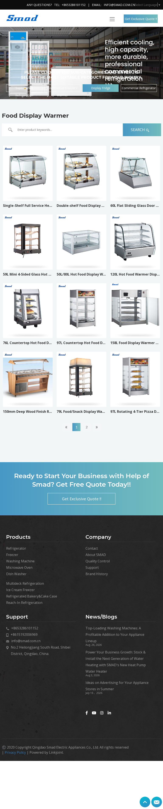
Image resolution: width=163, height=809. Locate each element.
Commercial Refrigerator (139, 88)
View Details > (27, 189)
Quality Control (98, 561)
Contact (92, 548)
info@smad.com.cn (119, 5)
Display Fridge (100, 88)
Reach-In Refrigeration (24, 602)
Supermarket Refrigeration (24, 89)
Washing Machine (20, 561)
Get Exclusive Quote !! (141, 19)
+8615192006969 (24, 634)
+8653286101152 (74, 5)
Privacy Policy (15, 752)
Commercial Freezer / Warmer (62, 89)
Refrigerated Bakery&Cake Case (31, 596)
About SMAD (96, 554)
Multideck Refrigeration (25, 583)
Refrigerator (16, 548)
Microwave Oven (19, 567)
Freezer (12, 554)
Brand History (97, 574)
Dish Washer (16, 574)
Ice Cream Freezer (20, 589)
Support (92, 567)
